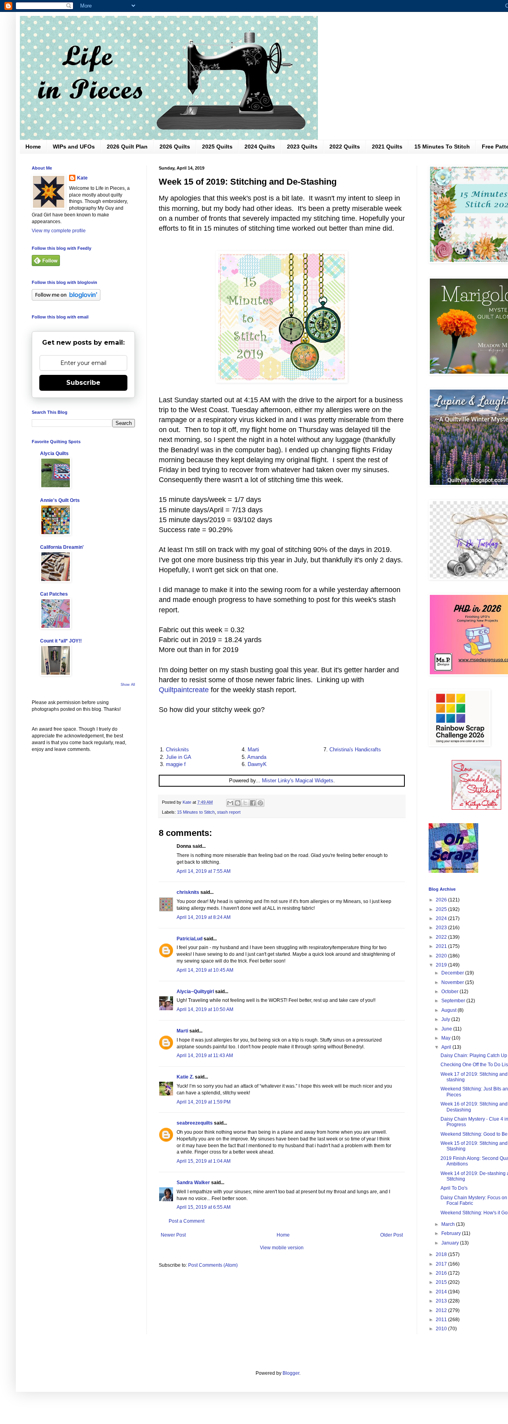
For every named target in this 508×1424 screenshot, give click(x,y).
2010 (442, 1328)
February (451, 1233)
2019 (442, 965)
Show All (128, 685)
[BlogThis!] (238, 803)
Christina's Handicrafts (355, 750)
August (449, 1010)
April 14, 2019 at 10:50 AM (205, 1009)
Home (33, 146)
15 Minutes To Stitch (442, 146)
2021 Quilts (387, 146)
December (453, 973)
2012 (442, 1310)
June (447, 1029)
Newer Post (173, 1235)
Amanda (256, 757)
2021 (442, 946)
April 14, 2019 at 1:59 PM (204, 1102)
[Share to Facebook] (253, 803)
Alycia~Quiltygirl (195, 991)
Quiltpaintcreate (184, 690)
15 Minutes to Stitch (196, 812)
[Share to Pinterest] (260, 803)
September (453, 1000)
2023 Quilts (302, 146)
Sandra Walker (193, 1182)
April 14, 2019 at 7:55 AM (204, 871)
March (448, 1224)
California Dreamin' (62, 547)
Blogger (291, 1373)
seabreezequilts (195, 1123)
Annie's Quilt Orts (60, 500)
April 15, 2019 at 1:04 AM (204, 1161)
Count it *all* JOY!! (61, 641)
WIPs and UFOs (74, 146)
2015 (442, 1282)
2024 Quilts (259, 146)
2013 (442, 1301)
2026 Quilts (175, 146)
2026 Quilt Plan (127, 146)
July (446, 1019)
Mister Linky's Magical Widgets (297, 780)
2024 (442, 918)
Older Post (391, 1235)
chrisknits (188, 892)
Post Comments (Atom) (213, 1265)
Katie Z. (185, 1077)
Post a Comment (186, 1221)
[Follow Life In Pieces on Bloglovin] (66, 299)
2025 (442, 909)
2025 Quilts (217, 146)
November (453, 982)
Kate (82, 178)
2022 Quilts (344, 146)
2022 (442, 937)
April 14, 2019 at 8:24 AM (204, 917)
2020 (442, 956)
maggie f (176, 764)
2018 (442, 1254)
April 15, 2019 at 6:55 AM (204, 1207)
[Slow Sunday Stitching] (476, 808)
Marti (253, 750)
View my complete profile (59, 230)
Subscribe (83, 382)
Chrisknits (177, 750)
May (446, 1038)
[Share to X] (245, 803)
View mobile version (282, 1247)
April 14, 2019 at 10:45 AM (205, 970)
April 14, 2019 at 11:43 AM (205, 1055)
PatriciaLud (189, 939)
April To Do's (454, 1188)
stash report (229, 812)
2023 (442, 927)
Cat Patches (54, 594)
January (450, 1243)
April (446, 1047)
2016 (442, 1273)
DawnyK (257, 764)
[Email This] (230, 803)
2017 (442, 1264)
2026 (442, 900)
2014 (442, 1292)
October (450, 991)
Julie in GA (178, 757)
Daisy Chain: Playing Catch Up (474, 1055)
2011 (442, 1319)
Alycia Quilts (54, 453)
